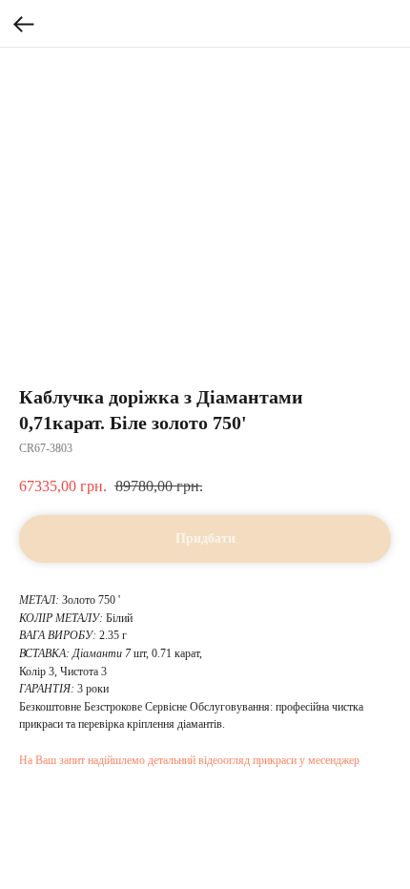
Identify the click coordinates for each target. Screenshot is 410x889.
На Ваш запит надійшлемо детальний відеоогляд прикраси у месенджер (189, 760)
